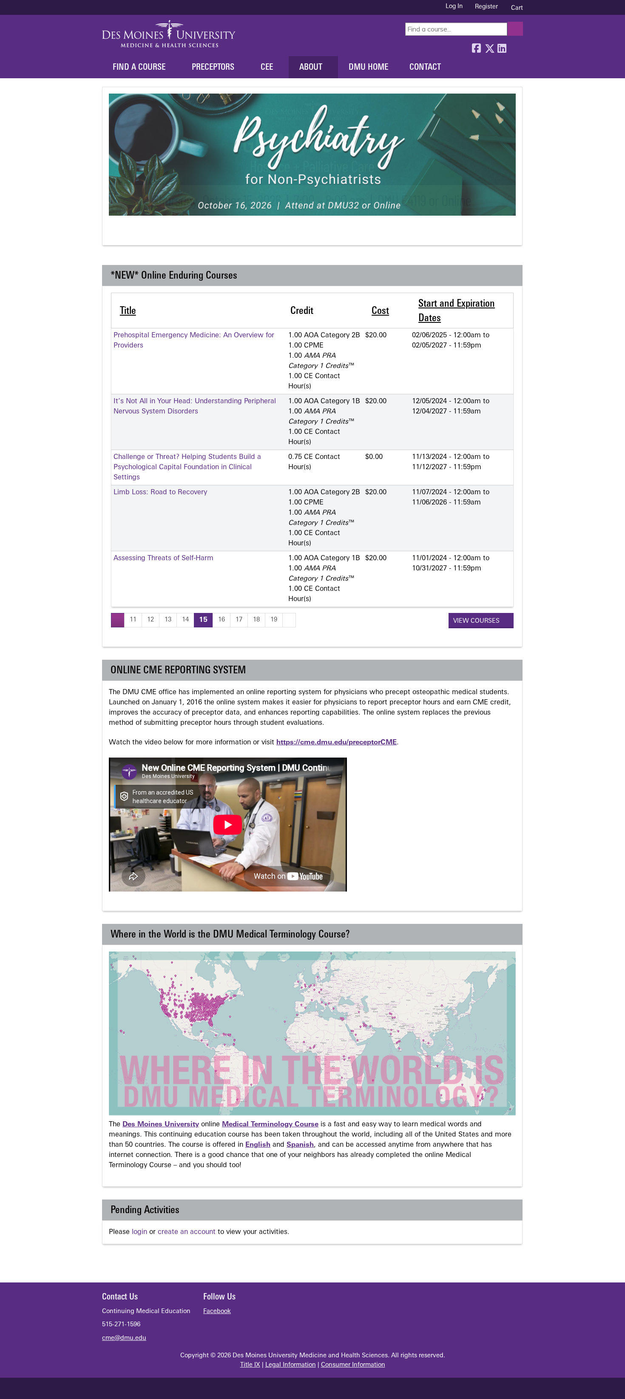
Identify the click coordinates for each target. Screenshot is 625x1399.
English (257, 1145)
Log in (454, 7)
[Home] (169, 33)
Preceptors (213, 67)
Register (486, 7)
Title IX (250, 1365)
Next (146, 233)
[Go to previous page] (118, 620)
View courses (477, 621)
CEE (267, 67)
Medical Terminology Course (270, 1124)
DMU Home (368, 67)
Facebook (476, 46)
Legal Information (290, 1365)
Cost (380, 311)
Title (128, 311)
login (139, 1232)
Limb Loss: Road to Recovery (160, 492)
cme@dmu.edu (124, 1338)
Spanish (300, 1145)
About (310, 67)
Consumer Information (353, 1365)
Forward (514, 46)
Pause (130, 233)
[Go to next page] (289, 620)
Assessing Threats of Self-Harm (163, 558)
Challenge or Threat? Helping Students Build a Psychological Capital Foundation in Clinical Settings (187, 467)
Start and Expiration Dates (456, 311)
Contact (425, 67)
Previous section (114, 233)
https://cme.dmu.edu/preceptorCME (336, 742)
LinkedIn (501, 46)
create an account (187, 1232)
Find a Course (139, 67)
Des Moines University (160, 1124)
